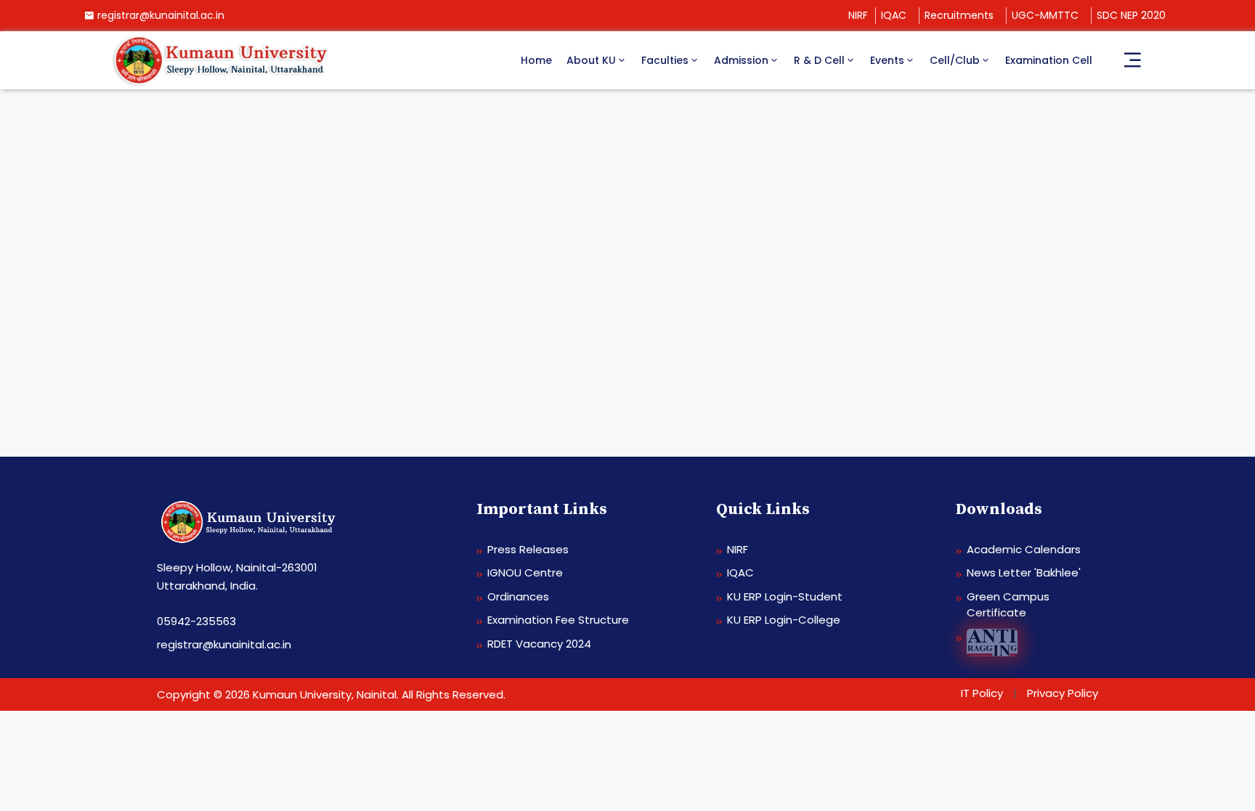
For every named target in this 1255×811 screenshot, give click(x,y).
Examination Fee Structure (558, 619)
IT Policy (982, 693)
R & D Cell (819, 60)
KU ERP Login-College (783, 619)
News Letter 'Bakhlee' (1024, 572)
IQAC (893, 15)
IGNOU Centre (525, 572)
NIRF (858, 15)
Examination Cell (1048, 60)
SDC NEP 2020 (1131, 15)
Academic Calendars (1024, 549)
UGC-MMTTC (1045, 15)
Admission (741, 60)
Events (887, 60)
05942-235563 (196, 621)
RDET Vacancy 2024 (539, 643)
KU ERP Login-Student (784, 596)
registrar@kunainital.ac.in (160, 15)
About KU (591, 60)
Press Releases (528, 549)
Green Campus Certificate (1008, 605)
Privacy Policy (1062, 693)
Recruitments (959, 15)
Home (536, 60)
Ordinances (518, 596)
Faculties (665, 60)
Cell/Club (955, 60)
